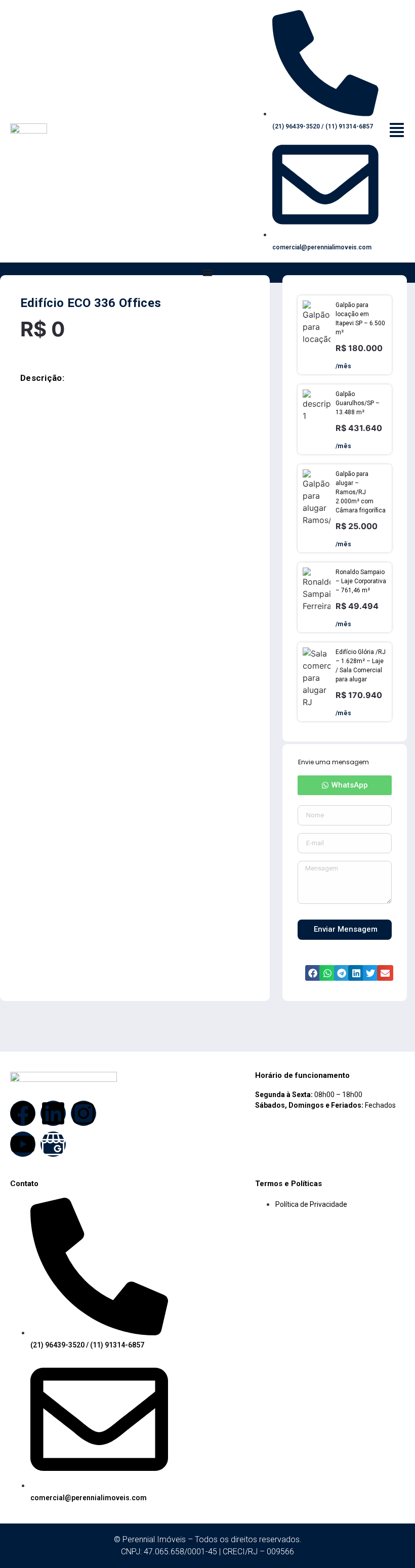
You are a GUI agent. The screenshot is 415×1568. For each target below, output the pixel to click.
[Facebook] (22, 1113)
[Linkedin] (53, 1113)
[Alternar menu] (207, 273)
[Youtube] (22, 1144)
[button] (345, 785)
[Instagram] (83, 1113)
